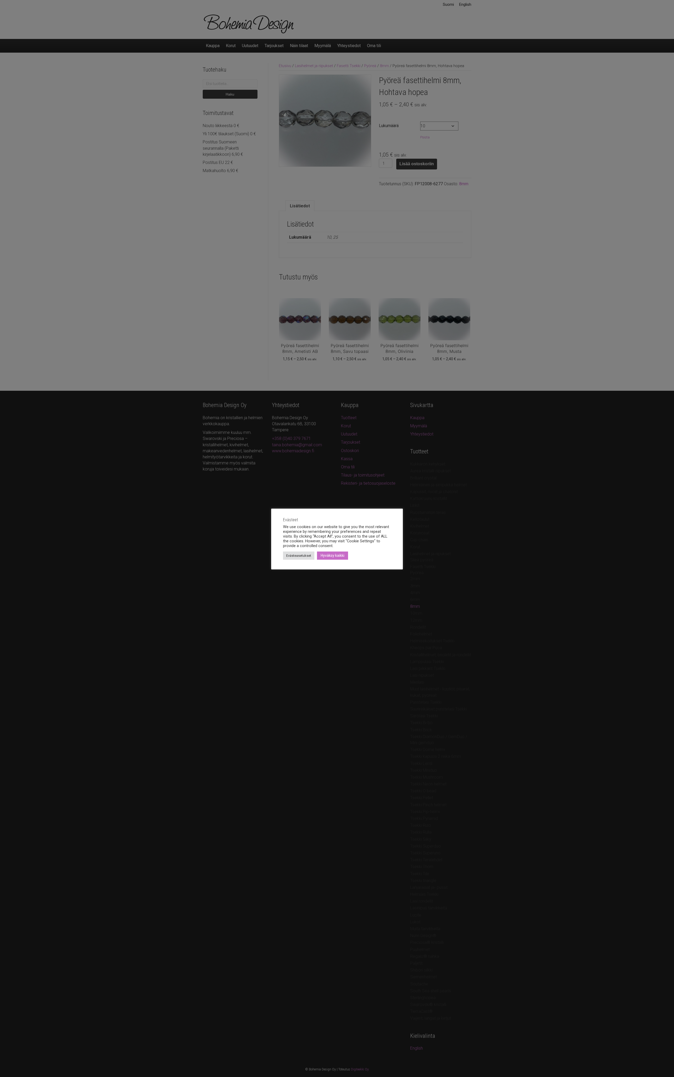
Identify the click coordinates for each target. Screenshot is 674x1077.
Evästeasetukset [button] (298, 556)
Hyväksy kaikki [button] (332, 555)
